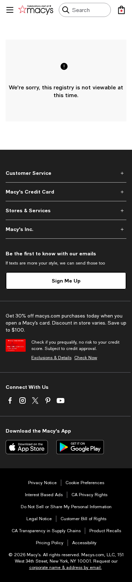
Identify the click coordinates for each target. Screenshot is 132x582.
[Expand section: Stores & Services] (66, 210)
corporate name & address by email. (65, 567)
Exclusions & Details (51, 357)
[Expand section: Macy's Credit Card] (66, 192)
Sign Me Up (66, 281)
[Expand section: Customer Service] (66, 173)
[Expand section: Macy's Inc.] (66, 229)
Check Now (85, 357)
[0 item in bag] (121, 10)
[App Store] (27, 447)
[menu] (10, 10)
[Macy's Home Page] (35, 10)
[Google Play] (80, 447)
